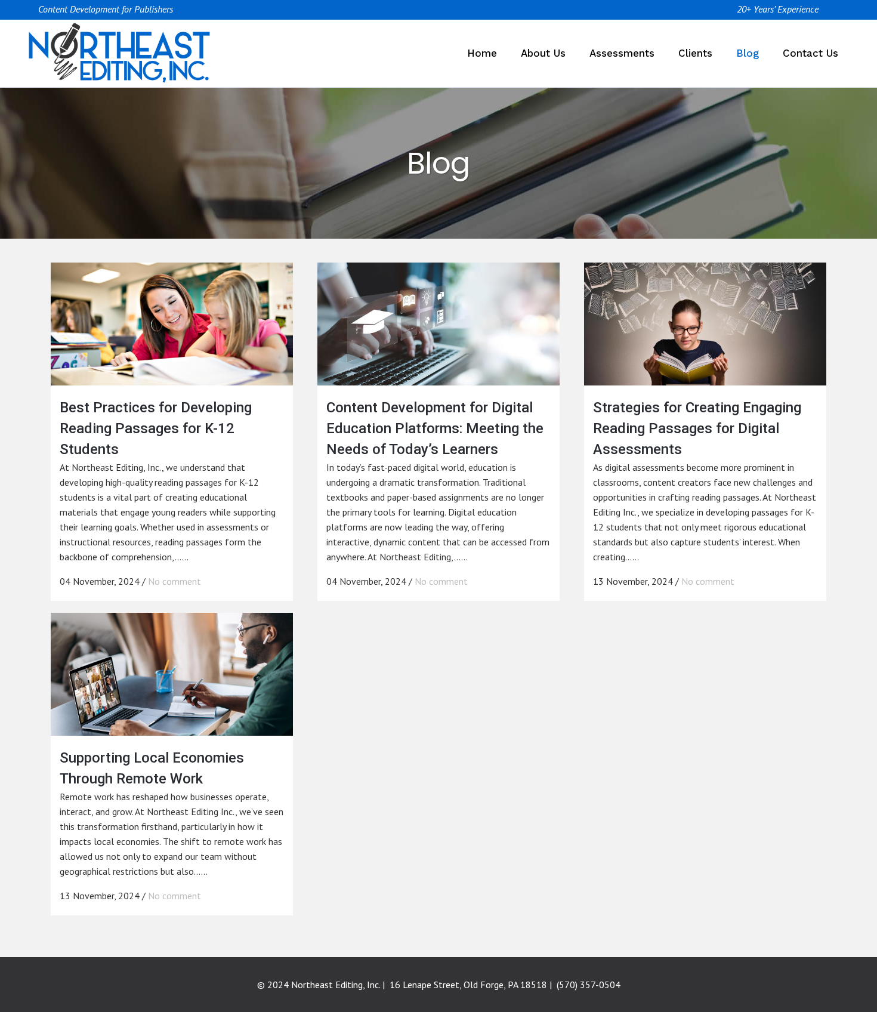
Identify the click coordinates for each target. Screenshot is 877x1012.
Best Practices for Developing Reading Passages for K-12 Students (156, 428)
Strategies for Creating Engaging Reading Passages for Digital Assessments (697, 428)
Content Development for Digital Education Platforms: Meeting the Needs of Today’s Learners (435, 428)
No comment (174, 581)
